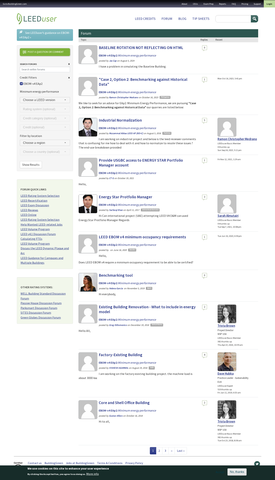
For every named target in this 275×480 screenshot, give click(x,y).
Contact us (35, 463)
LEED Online (28, 215)
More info (92, 474)
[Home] (37, 18)
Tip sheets (200, 18)
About (184, 3)
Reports (222, 3)
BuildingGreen (54, 463)
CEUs (195, 3)
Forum (166, 18)
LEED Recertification (34, 200)
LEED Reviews (29, 210)
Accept (220, 472)
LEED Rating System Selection (40, 196)
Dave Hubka (226, 374)
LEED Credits (145, 18)
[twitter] (257, 465)
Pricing (245, 3)
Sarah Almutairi (228, 216)
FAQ (234, 3)
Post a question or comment (46, 51)
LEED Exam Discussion (35, 205)
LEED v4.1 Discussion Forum (38, 234)
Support (257, 3)
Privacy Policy (134, 463)
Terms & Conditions (110, 463)
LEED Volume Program (35, 229)
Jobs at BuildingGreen (80, 463)
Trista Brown (226, 326)
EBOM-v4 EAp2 (32, 83)
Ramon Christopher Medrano (237, 139)
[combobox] (45, 100)
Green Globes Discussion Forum (41, 317)
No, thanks (237, 471)
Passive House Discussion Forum (41, 303)
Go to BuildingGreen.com (15, 3)
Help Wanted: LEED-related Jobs (41, 224)
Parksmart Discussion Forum (39, 308)
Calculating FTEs (31, 239)
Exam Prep (208, 3)
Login (269, 3)
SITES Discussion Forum (36, 312)
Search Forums (28, 64)
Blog (182, 18)
